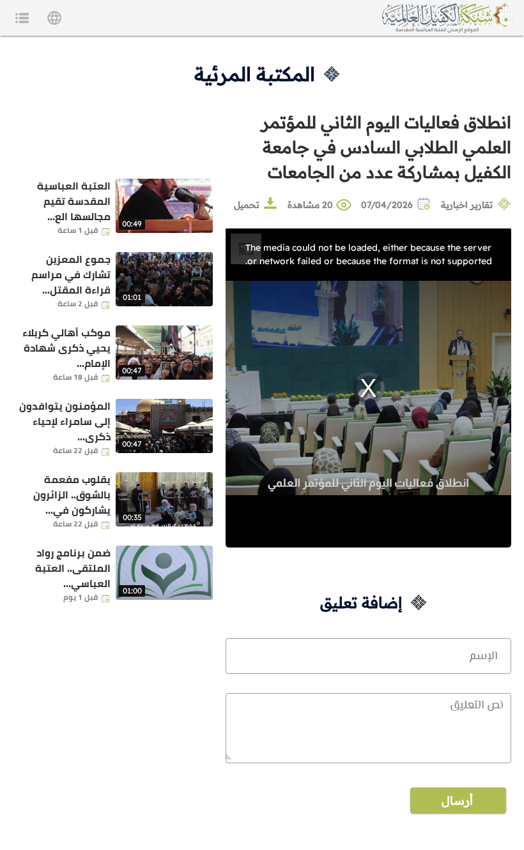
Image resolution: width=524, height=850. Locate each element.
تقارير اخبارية (467, 205)
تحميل (246, 205)
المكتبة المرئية (254, 74)
